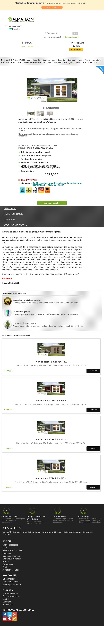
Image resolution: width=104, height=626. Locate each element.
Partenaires (8, 564)
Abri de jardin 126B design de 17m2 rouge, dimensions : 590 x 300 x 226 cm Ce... (51, 404)
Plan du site (8, 604)
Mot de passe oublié (12, 584)
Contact (6, 567)
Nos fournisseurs (10, 593)
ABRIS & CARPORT (15, 60)
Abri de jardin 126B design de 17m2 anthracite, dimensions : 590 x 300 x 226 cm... (51, 482)
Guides (6, 599)
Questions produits (15, 225)
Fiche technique (13, 214)
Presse (6, 561)
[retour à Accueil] (1, 60)
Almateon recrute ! (11, 570)
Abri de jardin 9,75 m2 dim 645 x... (51, 401)
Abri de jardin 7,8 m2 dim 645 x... (51, 362)
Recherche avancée (72, 37)
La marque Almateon (12, 559)
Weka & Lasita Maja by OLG (40, 148)
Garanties (7, 602)
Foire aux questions (11, 596)
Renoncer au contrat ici (13, 550)
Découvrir (93, 371)
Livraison (9, 219)
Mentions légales (10, 545)
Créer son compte (11, 582)
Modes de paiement (11, 556)
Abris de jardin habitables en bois (67, 60)
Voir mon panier (76, 49)
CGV (5, 548)
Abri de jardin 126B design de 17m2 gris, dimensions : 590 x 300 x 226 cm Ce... (51, 443)
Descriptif (10, 209)
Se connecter (8, 579)
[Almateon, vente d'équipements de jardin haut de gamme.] (14, 23)
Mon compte (27, 46)
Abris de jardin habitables (38, 60)
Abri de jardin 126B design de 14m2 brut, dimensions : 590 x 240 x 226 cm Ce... (51, 366)
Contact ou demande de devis (29, 3)
